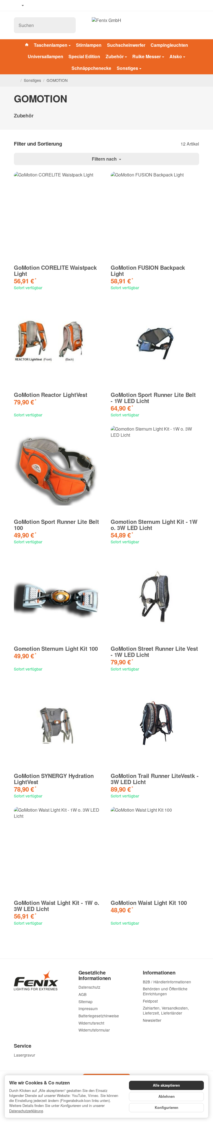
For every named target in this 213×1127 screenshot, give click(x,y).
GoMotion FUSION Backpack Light (148, 270)
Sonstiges (127, 68)
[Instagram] (50, 5)
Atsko (175, 56)
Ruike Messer (146, 56)
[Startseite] (16, 80)
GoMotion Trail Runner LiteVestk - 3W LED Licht (154, 779)
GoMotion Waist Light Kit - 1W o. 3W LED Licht (56, 906)
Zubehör (115, 56)
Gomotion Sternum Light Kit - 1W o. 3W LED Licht (154, 525)
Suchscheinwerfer (126, 45)
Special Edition (84, 56)
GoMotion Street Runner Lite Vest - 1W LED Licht (154, 651)
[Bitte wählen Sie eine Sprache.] (19, 5)
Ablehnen (166, 1096)
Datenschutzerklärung (26, 1110)
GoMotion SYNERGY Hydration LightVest (54, 779)
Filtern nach (105, 159)
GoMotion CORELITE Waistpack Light (55, 270)
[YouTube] (42, 5)
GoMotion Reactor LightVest (50, 395)
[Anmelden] (181, 25)
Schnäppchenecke (91, 68)
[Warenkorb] (194, 25)
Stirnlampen (89, 45)
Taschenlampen (50, 45)
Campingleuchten (169, 45)
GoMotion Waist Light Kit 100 (149, 903)
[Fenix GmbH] (106, 25)
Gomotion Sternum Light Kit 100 (56, 648)
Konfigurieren (166, 1107)
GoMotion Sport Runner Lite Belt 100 (56, 525)
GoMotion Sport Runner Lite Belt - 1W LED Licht (153, 398)
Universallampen (45, 56)
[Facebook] (33, 5)
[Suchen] (68, 25)
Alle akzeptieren (166, 1085)
